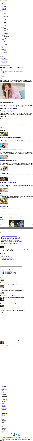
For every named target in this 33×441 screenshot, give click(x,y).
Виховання (5, 32)
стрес (18, 118)
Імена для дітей (4, 58)
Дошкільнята (3, 405)
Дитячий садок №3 (7, 271)
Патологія (5, 45)
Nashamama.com (14, 439)
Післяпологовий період (5, 400)
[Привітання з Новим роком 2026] (2, 248)
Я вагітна (3, 398)
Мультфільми (5, 48)
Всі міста (2, 275)
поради (15, 118)
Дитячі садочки (4, 57)
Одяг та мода (5, 52)
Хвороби (3, 39)
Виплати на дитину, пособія (5, 216)
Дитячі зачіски (4, 63)
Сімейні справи (4, 386)
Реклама (3, 3)
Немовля (5, 28)
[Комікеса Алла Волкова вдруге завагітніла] (2, 300)
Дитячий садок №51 (7, 270)
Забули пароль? (4, 9)
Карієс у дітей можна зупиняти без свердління (8, 160)
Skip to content (7, 0)
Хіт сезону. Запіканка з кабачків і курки (7, 242)
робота (2, 118)
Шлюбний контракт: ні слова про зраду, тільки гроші (9, 259)
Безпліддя (5, 26)
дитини (14, 437)
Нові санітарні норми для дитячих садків (7, 255)
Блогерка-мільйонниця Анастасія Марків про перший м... (10, 295)
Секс (4, 20)
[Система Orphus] (16, 125)
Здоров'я (11, 71)
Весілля (5, 19)
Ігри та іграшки (4, 409)
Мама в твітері (4, 6)
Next (2, 312)
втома (4, 118)
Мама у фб (3, 5)
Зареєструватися (4, 8)
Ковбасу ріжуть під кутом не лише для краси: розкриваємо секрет (11, 238)
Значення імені (6, 53)
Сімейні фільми (6, 16)
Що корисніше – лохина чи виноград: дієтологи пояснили (10, 137)
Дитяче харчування (6, 36)
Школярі (5, 30)
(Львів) (13, 269)
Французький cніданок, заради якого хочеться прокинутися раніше (11, 237)
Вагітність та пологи (5, 21)
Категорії (1, 219)
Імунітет (5, 43)
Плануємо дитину (4, 389)
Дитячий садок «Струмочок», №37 (9, 273)
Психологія (5, 18)
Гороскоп (3, 430)
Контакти (3, 4)
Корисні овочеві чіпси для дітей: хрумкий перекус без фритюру (10, 240)
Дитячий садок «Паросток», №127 (9, 272)
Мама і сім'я (3, 12)
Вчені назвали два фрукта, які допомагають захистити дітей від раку (11, 243)
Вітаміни (5, 42)
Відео (2, 47)
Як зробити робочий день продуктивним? (13, 108)
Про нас (3, 2)
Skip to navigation (2, 0)
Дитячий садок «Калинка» (8, 269)
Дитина (3, 27)
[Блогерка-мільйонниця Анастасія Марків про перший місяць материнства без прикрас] (2, 294)
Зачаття (5, 22)
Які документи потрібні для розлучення (7, 258)
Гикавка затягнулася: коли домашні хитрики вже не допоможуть (11, 149)
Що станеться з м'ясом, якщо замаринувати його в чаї (9, 239)
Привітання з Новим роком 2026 (6, 245)
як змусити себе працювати (11, 118)
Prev (2, 311)
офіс (16, 118)
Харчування (3, 35)
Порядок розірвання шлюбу (5, 256)
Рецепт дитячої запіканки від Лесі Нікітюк (7, 308)
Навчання (5, 34)
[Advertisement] (6, 326)
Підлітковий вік (6, 29)
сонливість (6, 118)
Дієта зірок (5, 38)
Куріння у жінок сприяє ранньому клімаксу (8, 182)
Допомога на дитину (5, 59)
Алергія (5, 40)
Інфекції (5, 41)
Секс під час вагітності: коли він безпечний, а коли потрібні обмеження (12, 241)
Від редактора (5, 54)
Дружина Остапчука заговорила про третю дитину (9, 282)
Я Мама (5, 13)
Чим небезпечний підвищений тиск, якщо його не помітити (10, 171)
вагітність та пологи (7, 437)
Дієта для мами (6, 37)
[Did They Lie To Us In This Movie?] (16, 223)
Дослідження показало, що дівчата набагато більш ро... (10, 340)
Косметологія (5, 15)
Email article (3, 76)
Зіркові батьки (5, 51)
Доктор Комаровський (5, 61)
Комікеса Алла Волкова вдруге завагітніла (7, 302)
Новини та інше (4, 49)
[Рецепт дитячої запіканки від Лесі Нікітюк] (2, 307)
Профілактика (5, 44)
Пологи (5, 25)
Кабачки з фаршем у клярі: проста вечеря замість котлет (9, 236)
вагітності (20, 437)
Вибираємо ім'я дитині (7, 31)
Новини (5, 50)
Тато (4, 14)
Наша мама (1, 10)
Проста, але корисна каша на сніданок (7, 193)
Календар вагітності (6, 23)
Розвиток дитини (6, 33)
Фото (2, 46)
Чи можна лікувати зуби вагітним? (6, 217)
